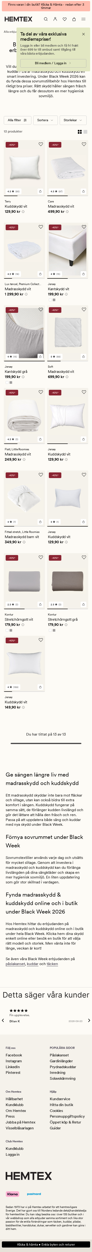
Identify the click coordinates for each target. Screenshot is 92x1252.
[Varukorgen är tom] (74, 19)
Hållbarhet (14, 1099)
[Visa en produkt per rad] (85, 131)
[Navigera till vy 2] (16, 278)
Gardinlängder (61, 1061)
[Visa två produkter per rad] (80, 131)
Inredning (57, 1072)
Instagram (14, 1061)
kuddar (32, 964)
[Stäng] (83, 34)
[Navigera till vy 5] (41, 278)
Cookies (56, 1110)
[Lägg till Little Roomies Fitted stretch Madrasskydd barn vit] (40, 522)
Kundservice (60, 1099)
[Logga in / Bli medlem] (55, 19)
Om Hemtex (16, 1110)
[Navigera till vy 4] (33, 278)
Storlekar (70, 120)
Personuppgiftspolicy (67, 1116)
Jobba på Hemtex (20, 1122)
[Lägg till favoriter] (41, 144)
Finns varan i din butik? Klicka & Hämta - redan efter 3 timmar (46, 6)
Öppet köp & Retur (65, 1122)
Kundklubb (15, 1105)
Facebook (14, 1055)
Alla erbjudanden (15, 31)
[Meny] (83, 19)
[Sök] (45, 19)
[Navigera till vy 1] (8, 278)
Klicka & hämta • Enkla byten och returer (46, 1244)
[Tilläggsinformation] (22, 212)
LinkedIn (13, 1067)
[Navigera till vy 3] (24, 278)
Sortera (42, 120)
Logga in (12, 1154)
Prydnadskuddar (63, 1067)
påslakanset (15, 964)
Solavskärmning (62, 1078)
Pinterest (13, 1072)
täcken (52, 964)
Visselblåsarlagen (20, 1128)
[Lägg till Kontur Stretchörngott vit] (40, 604)
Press (10, 1116)
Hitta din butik (61, 1105)
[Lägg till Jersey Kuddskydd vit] (83, 439)
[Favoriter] (64, 19)
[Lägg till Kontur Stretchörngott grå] (83, 604)
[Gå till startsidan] (18, 19)
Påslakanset (59, 1055)
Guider (55, 1128)
